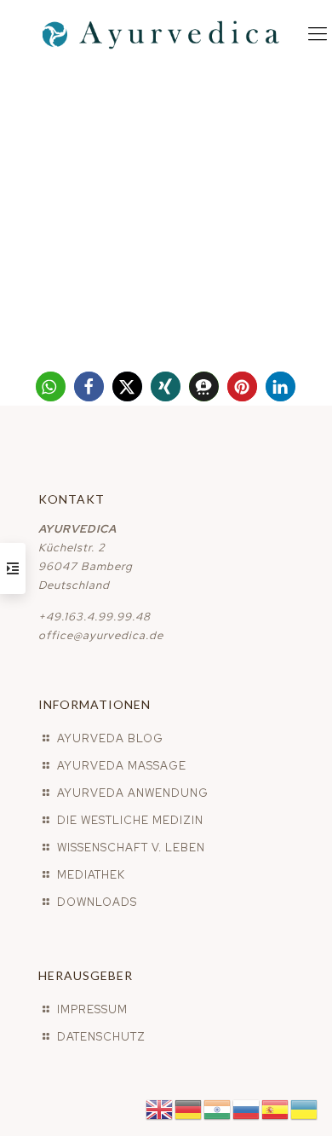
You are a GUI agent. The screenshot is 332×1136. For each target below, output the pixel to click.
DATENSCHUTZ (101, 1036)
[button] (51, 386)
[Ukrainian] (304, 1108)
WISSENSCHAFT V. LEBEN (131, 847)
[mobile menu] (317, 34)
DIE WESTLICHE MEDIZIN (130, 820)
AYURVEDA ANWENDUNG (133, 793)
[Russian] (246, 1108)
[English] (160, 1108)
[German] (189, 1108)
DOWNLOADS (97, 902)
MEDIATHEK (91, 875)
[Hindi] (217, 1108)
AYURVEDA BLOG (110, 738)
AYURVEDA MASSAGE (121, 765)
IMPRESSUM (92, 1009)
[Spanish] (275, 1108)
